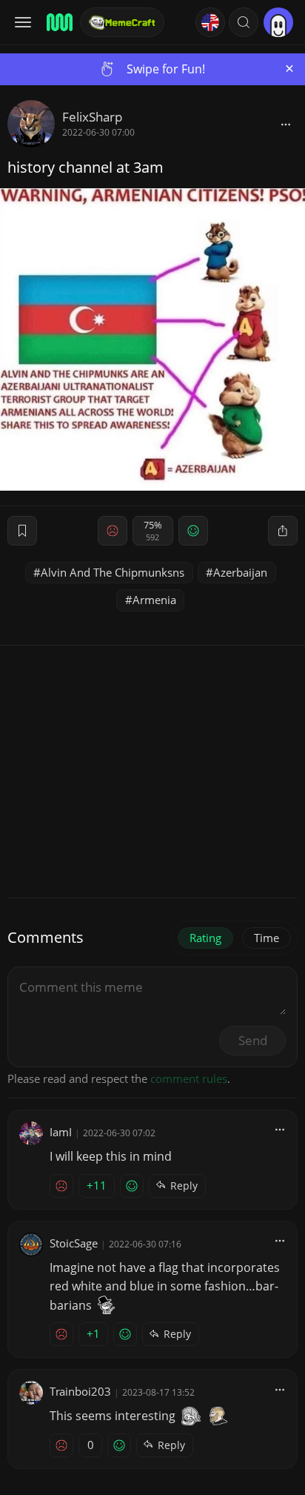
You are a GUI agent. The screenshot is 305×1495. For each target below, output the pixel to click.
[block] (286, 124)
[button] (243, 22)
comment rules (188, 1078)
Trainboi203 (80, 1391)
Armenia (154, 599)
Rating (205, 937)
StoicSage (74, 1243)
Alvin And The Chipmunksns (112, 572)
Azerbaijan (240, 572)
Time (266, 937)
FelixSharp (92, 116)
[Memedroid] (58, 22)
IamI (61, 1131)
